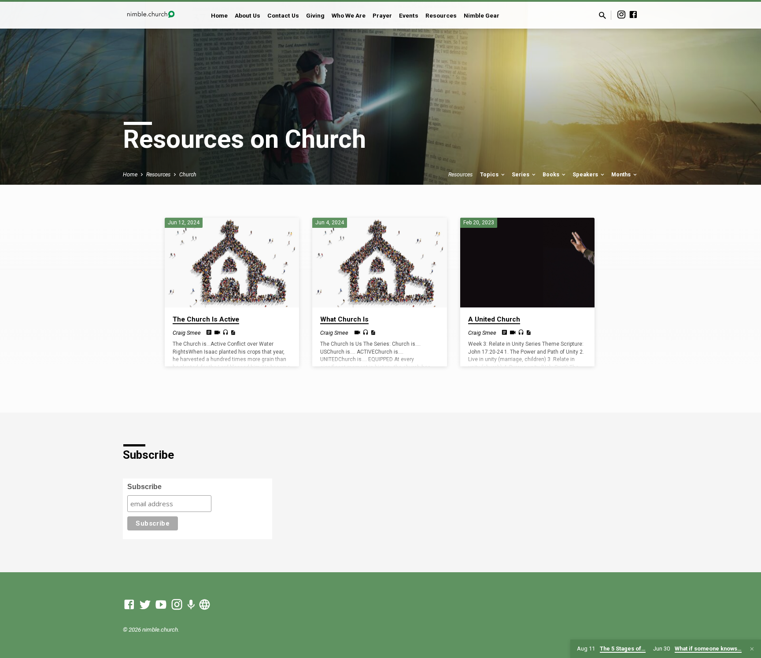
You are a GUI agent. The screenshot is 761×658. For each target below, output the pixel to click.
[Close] (752, 649)
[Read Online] (209, 332)
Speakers (586, 174)
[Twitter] (145, 604)
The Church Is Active (206, 319)
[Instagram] (621, 14)
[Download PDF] (233, 332)
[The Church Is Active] (232, 262)
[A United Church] (527, 262)
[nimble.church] (204, 604)
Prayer (382, 15)
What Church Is (344, 319)
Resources (441, 15)
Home (219, 15)
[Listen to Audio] (225, 332)
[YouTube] (161, 604)
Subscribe (144, 486)
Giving (315, 15)
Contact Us (283, 15)
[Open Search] (602, 15)
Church (187, 174)
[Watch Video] (217, 333)
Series (521, 174)
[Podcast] (191, 605)
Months (621, 174)
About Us (247, 15)
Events (408, 15)
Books (552, 174)
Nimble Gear (481, 15)
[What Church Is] (379, 262)
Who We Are (349, 15)
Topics (490, 174)
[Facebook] (633, 14)
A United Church (494, 319)
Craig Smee (187, 332)
